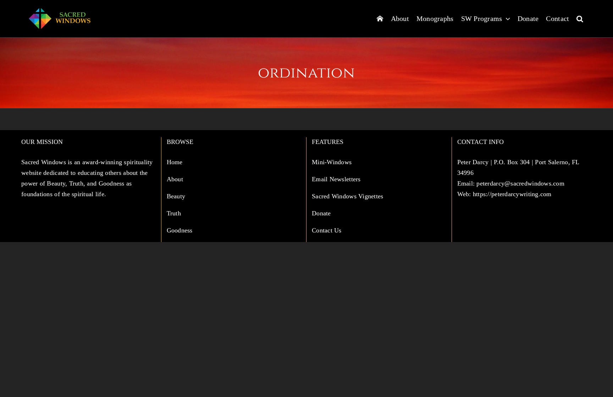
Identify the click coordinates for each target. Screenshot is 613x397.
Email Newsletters (337, 179)
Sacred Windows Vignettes (347, 196)
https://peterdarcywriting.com (512, 194)
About (176, 179)
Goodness (180, 230)
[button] (579, 18)
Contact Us (327, 230)
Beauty (177, 196)
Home (175, 162)
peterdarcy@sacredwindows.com (520, 183)
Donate (321, 213)
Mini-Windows (332, 162)
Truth (175, 213)
